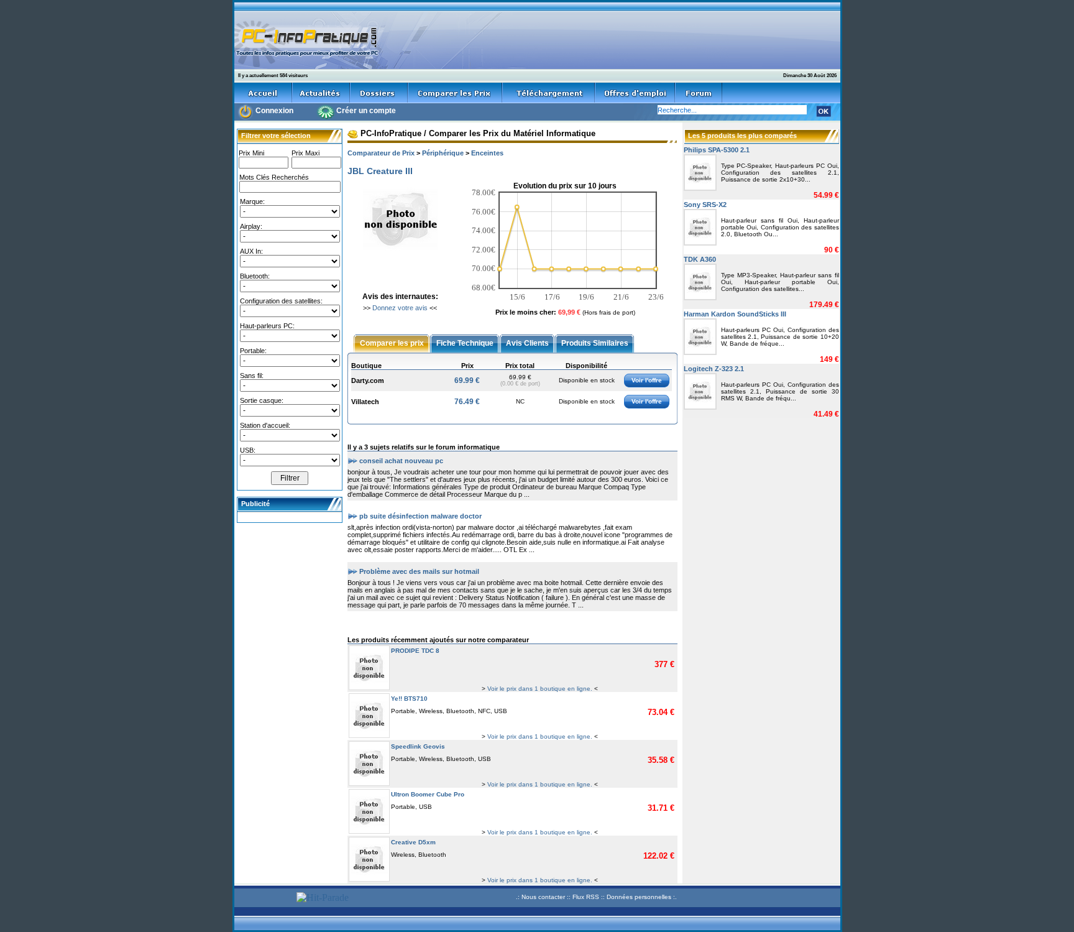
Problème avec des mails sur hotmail (419, 570)
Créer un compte (366, 110)
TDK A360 (700, 259)
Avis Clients (527, 342)
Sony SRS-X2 (705, 204)
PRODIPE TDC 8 (415, 650)
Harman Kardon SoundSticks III (735, 314)
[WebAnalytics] (263, 898)
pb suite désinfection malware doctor (420, 515)
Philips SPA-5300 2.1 (717, 150)
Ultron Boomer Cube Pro (427, 794)
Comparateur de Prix (381, 153)
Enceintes (487, 153)
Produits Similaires (594, 342)
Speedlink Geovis (418, 746)
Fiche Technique (464, 342)
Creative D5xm (413, 842)
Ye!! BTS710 (409, 698)
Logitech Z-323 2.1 (714, 368)
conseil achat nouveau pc (401, 460)
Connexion (274, 110)
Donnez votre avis (400, 307)
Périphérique (443, 153)
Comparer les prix (392, 342)
